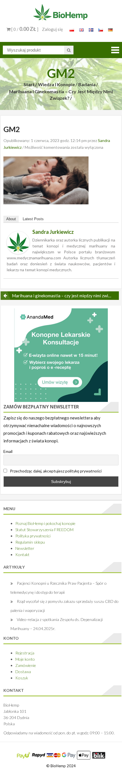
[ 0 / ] (24, 29)
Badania (87, 84)
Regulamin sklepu (30, 542)
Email (7, 451)
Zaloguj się (52, 29)
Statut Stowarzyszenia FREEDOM (44, 529)
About (11, 219)
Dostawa (23, 671)
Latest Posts (33, 219)
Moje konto (25, 659)
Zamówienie (25, 665)
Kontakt (22, 554)
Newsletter (24, 548)
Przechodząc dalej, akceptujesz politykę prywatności (55, 471)
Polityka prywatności (33, 535)
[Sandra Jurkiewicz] (18, 242)
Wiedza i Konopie (56, 84)
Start (29, 84)
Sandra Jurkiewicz (53, 232)
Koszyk (21, 677)
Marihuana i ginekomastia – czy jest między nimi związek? (61, 95)
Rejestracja (24, 652)
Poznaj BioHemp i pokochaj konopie (45, 523)
